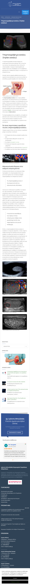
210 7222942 (6, 543)
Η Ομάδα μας (4, 495)
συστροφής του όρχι (14, 142)
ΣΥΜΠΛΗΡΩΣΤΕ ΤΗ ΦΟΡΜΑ (15, 432)
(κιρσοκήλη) (24, 147)
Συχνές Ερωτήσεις (5, 500)
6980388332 (6, 544)
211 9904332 (6, 555)
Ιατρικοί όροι (4, 502)
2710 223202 (6, 567)
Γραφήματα (4, 496)
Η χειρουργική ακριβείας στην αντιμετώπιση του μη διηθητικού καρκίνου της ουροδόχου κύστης (17, 373)
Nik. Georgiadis (12, 444)
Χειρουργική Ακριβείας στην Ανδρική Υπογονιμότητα (13, 529)
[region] (15, 576)
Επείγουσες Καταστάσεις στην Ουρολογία (11, 493)
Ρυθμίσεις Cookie (15, 582)
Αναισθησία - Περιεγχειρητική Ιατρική (10, 498)
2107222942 (25, 12)
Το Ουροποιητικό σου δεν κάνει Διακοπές (16, 381)
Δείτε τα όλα (27, 507)
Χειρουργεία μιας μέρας (7, 491)
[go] (26, 346)
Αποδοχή (15, 578)
